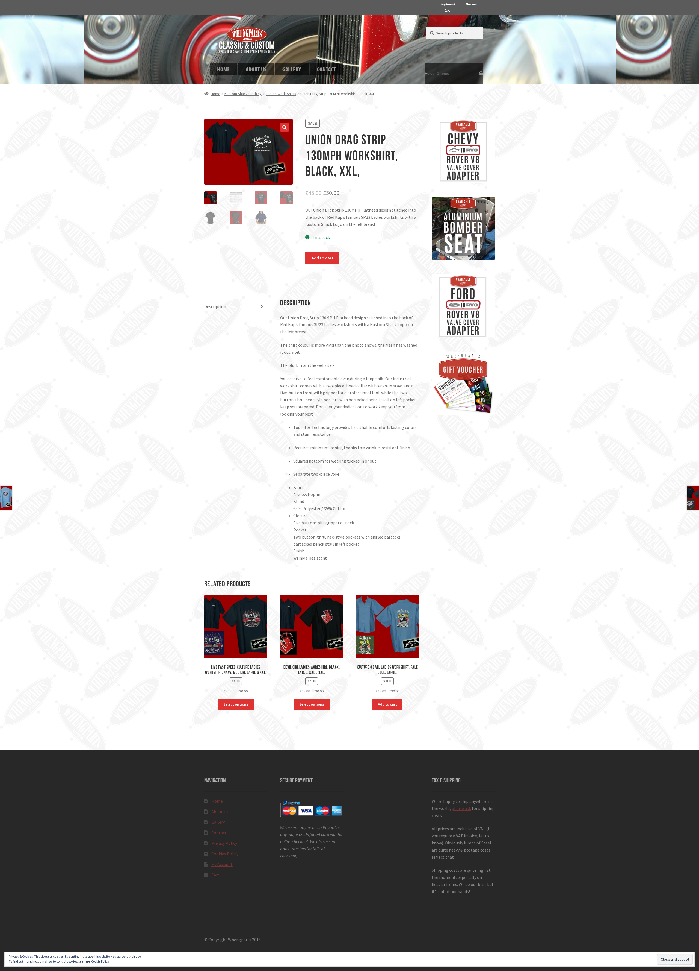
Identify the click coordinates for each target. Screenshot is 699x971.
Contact (219, 832)
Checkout (472, 4)
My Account (448, 4)
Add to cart (322, 258)
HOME (223, 69)
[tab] (235, 307)
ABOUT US (256, 69)
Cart (447, 10)
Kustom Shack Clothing (243, 93)
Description (215, 306)
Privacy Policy (224, 843)
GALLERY (291, 69)
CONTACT (326, 69)
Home (215, 93)
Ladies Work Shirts (281, 93)
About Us (219, 811)
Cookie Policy (100, 961)
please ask (461, 808)
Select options (235, 704)
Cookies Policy (224, 853)
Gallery (218, 822)
